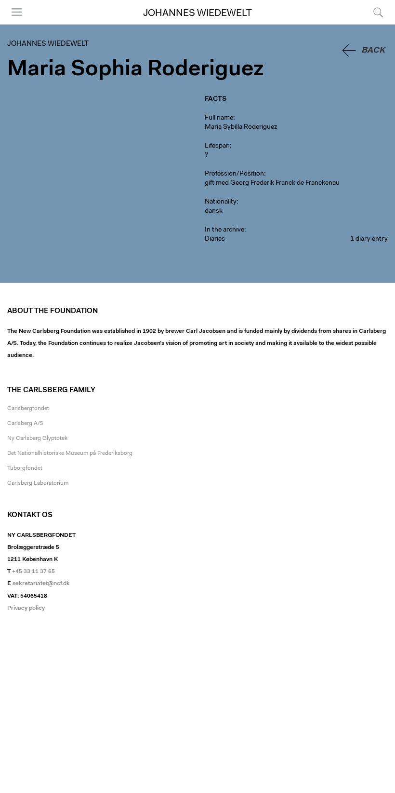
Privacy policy (26, 608)
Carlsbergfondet (28, 408)
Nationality (221, 202)
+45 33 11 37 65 (33, 571)
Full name (219, 118)
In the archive (224, 230)
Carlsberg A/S (25, 423)
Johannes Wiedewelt (197, 13)
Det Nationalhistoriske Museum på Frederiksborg (69, 453)
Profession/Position (234, 174)
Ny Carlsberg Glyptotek (37, 438)
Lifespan (217, 146)
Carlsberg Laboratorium (37, 483)
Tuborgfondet (24, 468)
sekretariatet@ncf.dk (41, 584)
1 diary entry (369, 239)
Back (373, 50)
